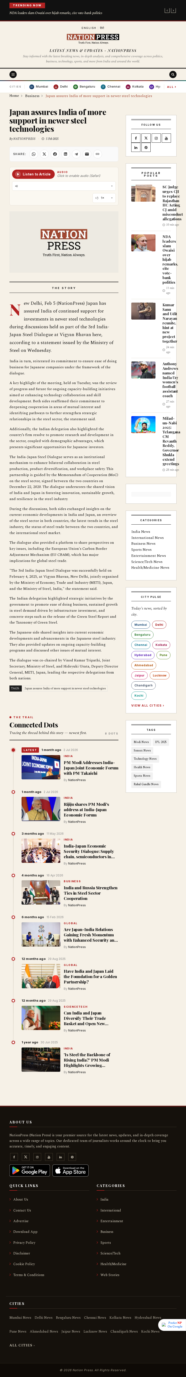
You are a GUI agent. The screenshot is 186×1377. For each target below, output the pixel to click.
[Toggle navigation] (13, 74)
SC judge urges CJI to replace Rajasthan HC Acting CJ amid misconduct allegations (173, 202)
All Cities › (22, 1345)
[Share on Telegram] (76, 154)
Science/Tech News (147, 562)
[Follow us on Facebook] (135, 138)
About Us (20, 1199)
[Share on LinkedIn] (65, 154)
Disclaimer (21, 1253)
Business (72, 881)
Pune (163, 655)
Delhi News (44, 1317)
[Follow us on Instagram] (156, 138)
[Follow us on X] (146, 138)
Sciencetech (75, 1007)
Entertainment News (148, 556)
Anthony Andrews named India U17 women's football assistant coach (170, 379)
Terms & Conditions (28, 1275)
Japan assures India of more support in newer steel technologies (65, 688)
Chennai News (95, 1317)
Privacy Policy (24, 1242)
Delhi (159, 625)
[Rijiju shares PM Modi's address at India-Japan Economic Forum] (41, 809)
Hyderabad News (148, 1317)
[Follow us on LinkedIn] (135, 147)
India (68, 756)
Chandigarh (143, 685)
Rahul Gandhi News (146, 784)
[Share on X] (44, 154)
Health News (142, 767)
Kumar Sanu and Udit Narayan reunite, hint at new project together (170, 323)
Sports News (141, 549)
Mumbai (140, 625)
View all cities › (147, 705)
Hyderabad (142, 655)
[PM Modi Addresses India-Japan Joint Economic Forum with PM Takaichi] (41, 767)
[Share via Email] (87, 154)
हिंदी (102, 28)
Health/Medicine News (150, 567)
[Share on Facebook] (55, 154)
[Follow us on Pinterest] (146, 147)
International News (147, 538)
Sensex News (142, 750)
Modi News (141, 742)
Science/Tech (110, 1253)
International (111, 1210)
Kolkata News (120, 1317)
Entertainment (112, 1221)
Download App (25, 1231)
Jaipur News (71, 1331)
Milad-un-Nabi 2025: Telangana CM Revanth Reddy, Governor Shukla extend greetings (171, 441)
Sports (106, 1242)
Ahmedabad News (44, 1331)
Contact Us (22, 1210)
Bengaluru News (68, 1317)
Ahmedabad (143, 665)
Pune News (17, 1331)
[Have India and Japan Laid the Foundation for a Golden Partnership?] (41, 976)
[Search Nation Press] (173, 74)
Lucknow (159, 675)
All (172, 87)
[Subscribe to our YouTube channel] (166, 138)
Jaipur (139, 675)
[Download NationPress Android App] (29, 1170)
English (89, 28)
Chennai (140, 645)
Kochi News (150, 1331)
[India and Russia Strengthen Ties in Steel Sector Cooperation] (41, 892)
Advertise (21, 1221)
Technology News (145, 759)
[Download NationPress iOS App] (70, 1170)
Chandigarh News (124, 1331)
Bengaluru (142, 634)
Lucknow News (95, 1331)
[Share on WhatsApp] (33, 154)
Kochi (138, 695)
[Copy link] (97, 154)
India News (140, 532)
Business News (143, 543)
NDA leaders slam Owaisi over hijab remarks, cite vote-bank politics (55, 13)
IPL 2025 (161, 742)
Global (71, 923)
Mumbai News (20, 1317)
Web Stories (110, 1275)
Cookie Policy (24, 1264)
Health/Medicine (113, 1264)
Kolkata (161, 645)
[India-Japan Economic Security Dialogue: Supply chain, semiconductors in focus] (41, 851)
